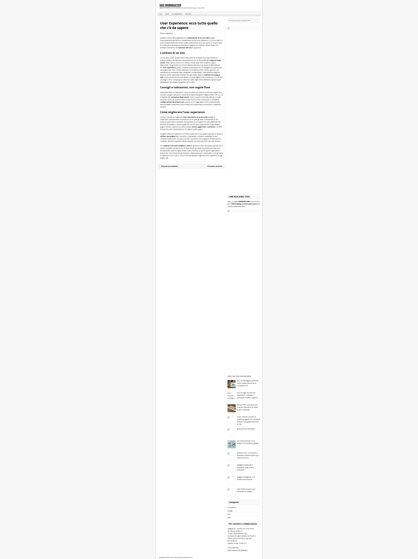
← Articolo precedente (168, 166)
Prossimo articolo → (215, 166)
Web (167, 14)
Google (188, 14)
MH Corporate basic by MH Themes (182, 557)
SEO (160, 14)
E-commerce (177, 14)
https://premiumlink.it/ (243, 376)
